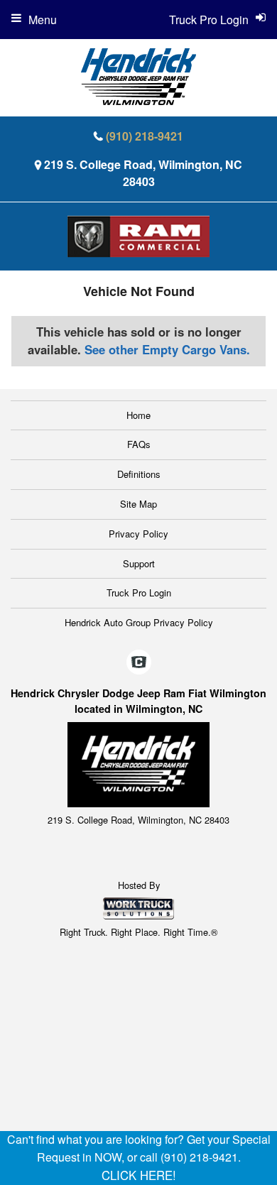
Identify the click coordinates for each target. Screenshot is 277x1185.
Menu (42, 19)
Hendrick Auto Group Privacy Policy (139, 622)
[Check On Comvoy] (138, 662)
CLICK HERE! (139, 1175)
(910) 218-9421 (144, 136)
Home (138, 415)
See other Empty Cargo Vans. (167, 349)
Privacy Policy (138, 533)
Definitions (139, 474)
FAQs (139, 444)
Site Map (138, 503)
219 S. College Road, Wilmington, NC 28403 (143, 173)
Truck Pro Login (139, 592)
